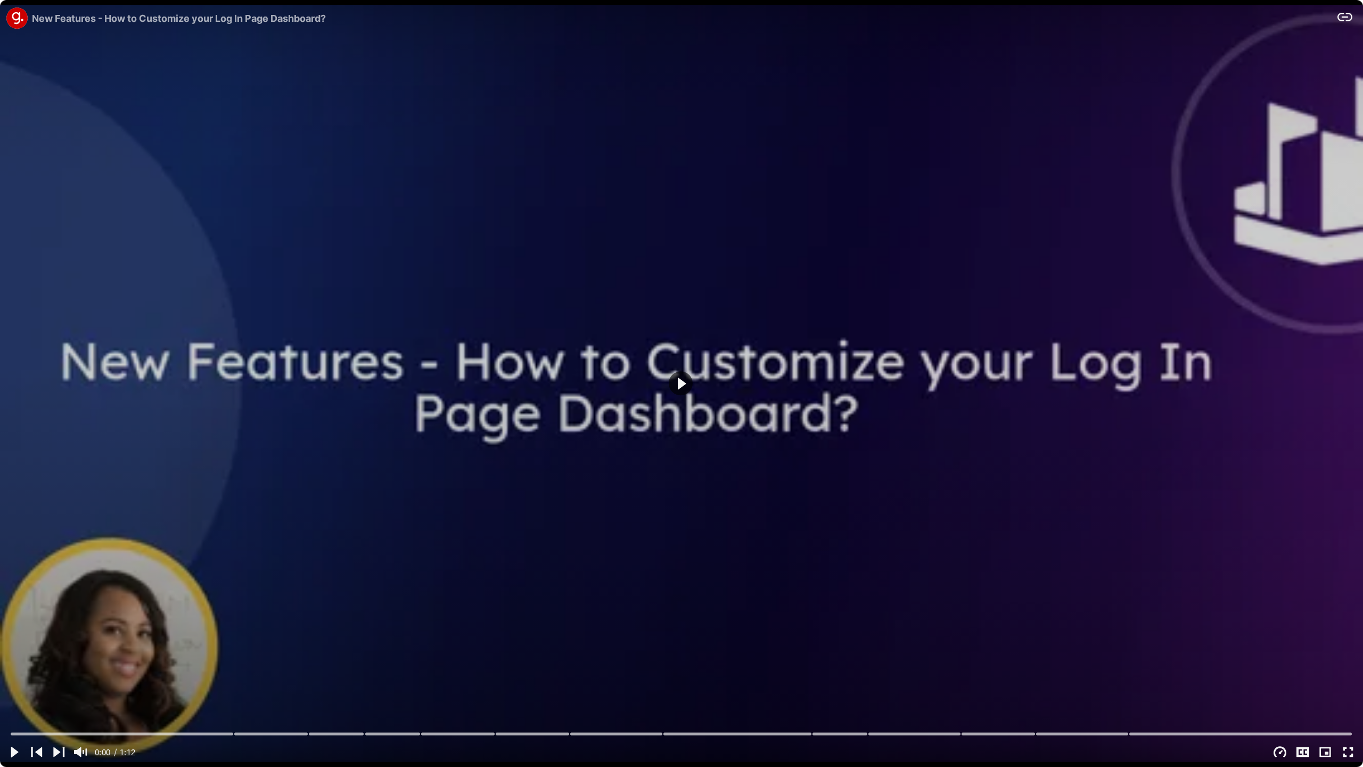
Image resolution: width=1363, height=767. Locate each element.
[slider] (682, 734)
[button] (681, 383)
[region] (681, 383)
